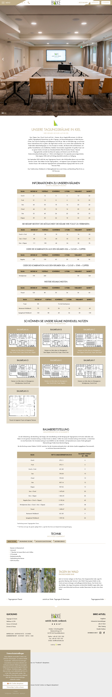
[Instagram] (100, 633)
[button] (3, 59)
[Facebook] (104, 633)
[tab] (12, 541)
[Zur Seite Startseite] (56, 619)
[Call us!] (29, 3)
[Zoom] (56, 61)
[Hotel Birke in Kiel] (56, 2)
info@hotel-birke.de (58, 640)
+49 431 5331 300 (58, 636)
